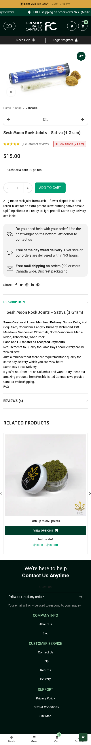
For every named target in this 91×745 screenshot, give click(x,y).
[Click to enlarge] (11, 92)
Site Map (45, 716)
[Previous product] (8, 119)
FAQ (6, 386)
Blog (45, 633)
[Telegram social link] (38, 285)
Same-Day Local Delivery (20, 367)
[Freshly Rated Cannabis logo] (41, 26)
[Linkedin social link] (32, 285)
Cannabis (32, 107)
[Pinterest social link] (27, 285)
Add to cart (50, 188)
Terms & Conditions (45, 707)
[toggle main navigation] (9, 26)
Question (45, 587)
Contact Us (45, 652)
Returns (45, 670)
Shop (18, 107)
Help (45, 661)
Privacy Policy (45, 698)
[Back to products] (45, 119)
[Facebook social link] (16, 285)
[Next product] (82, 119)
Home (7, 107)
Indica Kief (45, 539)
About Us (45, 624)
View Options (43, 530)
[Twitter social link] (21, 285)
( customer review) (35, 144)
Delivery (45, 679)
